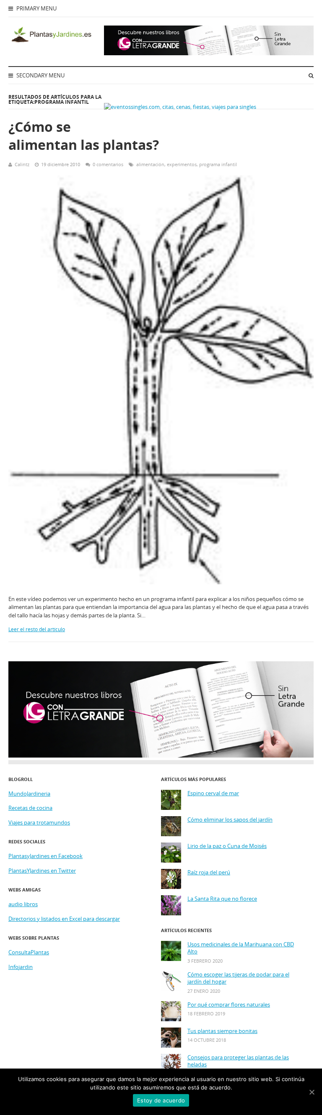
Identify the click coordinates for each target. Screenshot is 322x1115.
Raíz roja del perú (208, 872)
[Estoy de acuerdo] (311, 1092)
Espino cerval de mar (213, 793)
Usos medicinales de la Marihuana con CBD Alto (240, 948)
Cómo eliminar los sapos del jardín (230, 819)
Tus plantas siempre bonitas (222, 1031)
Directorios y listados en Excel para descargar (64, 918)
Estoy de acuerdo (161, 1100)
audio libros (23, 904)
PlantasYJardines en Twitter (42, 870)
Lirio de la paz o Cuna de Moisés (227, 846)
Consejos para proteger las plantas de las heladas (238, 1061)
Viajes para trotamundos (39, 822)
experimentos (182, 164)
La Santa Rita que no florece (222, 898)
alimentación (150, 164)
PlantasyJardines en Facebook (45, 856)
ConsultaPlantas (28, 952)
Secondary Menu (40, 75)
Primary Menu (36, 8)
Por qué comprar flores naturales (228, 1004)
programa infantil (218, 164)
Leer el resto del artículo (36, 629)
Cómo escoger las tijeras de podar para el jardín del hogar (238, 978)
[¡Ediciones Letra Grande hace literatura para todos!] (209, 53)
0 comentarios (108, 164)
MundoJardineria (29, 793)
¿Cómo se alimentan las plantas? (83, 136)
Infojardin (20, 967)
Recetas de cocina (30, 808)
